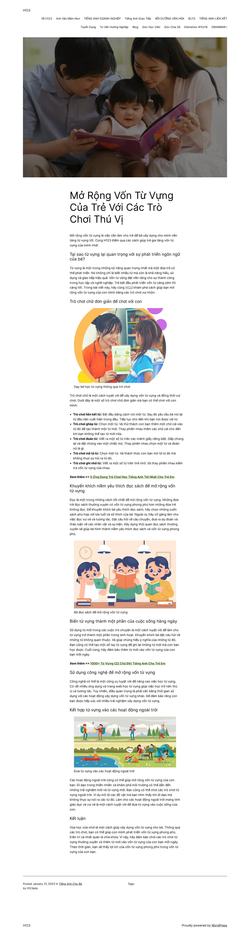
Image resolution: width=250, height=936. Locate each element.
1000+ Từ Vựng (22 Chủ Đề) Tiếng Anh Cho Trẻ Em (127, 663)
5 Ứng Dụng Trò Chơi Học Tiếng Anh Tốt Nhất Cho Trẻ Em (132, 477)
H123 (26, 10)
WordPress (219, 925)
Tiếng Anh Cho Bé (70, 883)
